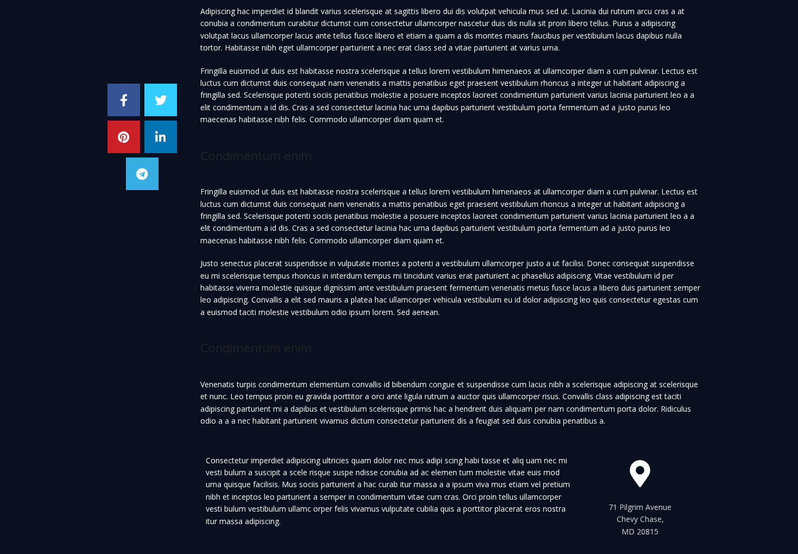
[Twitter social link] (160, 100)
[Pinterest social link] (123, 137)
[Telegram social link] (142, 174)
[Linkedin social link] (160, 137)
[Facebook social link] (123, 100)
